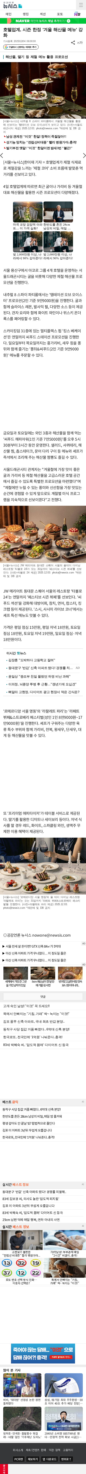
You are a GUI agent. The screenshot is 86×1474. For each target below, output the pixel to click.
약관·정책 (54, 1450)
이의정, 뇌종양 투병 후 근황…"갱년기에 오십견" (42, 684)
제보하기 (33, 1459)
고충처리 (68, 1450)
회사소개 (18, 1450)
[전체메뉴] (81, 5)
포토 (60, 14)
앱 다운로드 (49, 1459)
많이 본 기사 (12, 1370)
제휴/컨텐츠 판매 (36, 1450)
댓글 (43, 997)
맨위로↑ (66, 1459)
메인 (8, 14)
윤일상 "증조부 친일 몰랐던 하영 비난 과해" (39, 676)
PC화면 (18, 1459)
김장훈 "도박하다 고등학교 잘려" (31, 660)
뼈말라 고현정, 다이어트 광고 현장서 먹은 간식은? (44, 692)
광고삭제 (4, 1469)
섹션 (43, 14)
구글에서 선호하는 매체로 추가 (22, 47)
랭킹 (26, 14)
